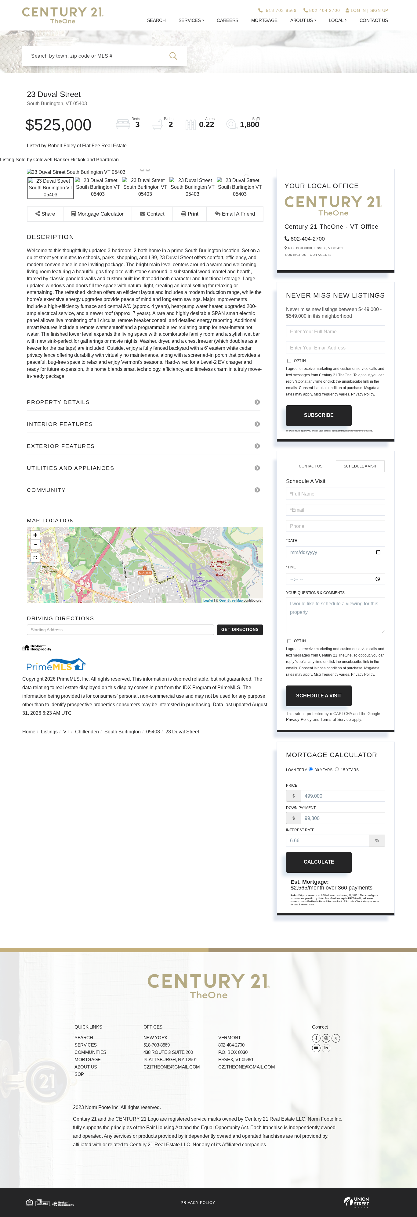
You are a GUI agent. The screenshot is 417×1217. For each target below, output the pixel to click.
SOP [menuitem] (79, 1074)
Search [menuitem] (156, 20)
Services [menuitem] (190, 20)
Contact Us (295, 254)
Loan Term (296, 770)
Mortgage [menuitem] (264, 20)
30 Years (323, 770)
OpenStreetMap (231, 600)
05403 (153, 731)
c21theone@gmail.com (171, 1066)
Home (28, 731)
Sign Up (379, 10)
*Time (291, 567)
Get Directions (240, 629)
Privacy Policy (362, 394)
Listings (49, 731)
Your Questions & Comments (315, 593)
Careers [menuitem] (227, 20)
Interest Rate (300, 830)
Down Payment (301, 808)
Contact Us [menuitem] (374, 20)
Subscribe (319, 415)
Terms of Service (336, 719)
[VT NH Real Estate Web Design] (356, 1202)
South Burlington (122, 731)
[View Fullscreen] (35, 557)
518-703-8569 (280, 10)
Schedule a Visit (360, 466)
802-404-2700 (324, 10)
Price (291, 785)
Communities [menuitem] (90, 1052)
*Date (291, 541)
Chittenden (87, 731)
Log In (358, 10)
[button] (177, 56)
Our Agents (321, 254)
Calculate (319, 861)
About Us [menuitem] (301, 20)
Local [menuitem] (336, 20)
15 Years (349, 770)
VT (66, 731)
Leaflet (208, 600)
